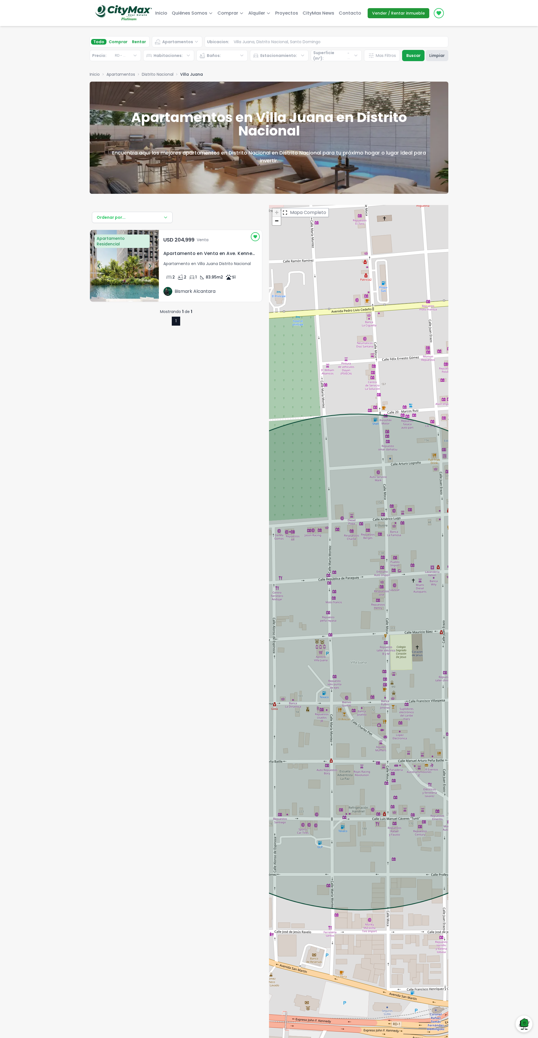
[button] (276, 212)
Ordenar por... (111, 217)
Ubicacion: (218, 42)
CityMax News (318, 13)
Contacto (350, 13)
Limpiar (437, 55)
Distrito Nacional (157, 74)
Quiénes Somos (189, 13)
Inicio (161, 13)
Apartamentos (120, 74)
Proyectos (286, 13)
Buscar (413, 55)
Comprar (118, 42)
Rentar (139, 42)
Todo (98, 42)
